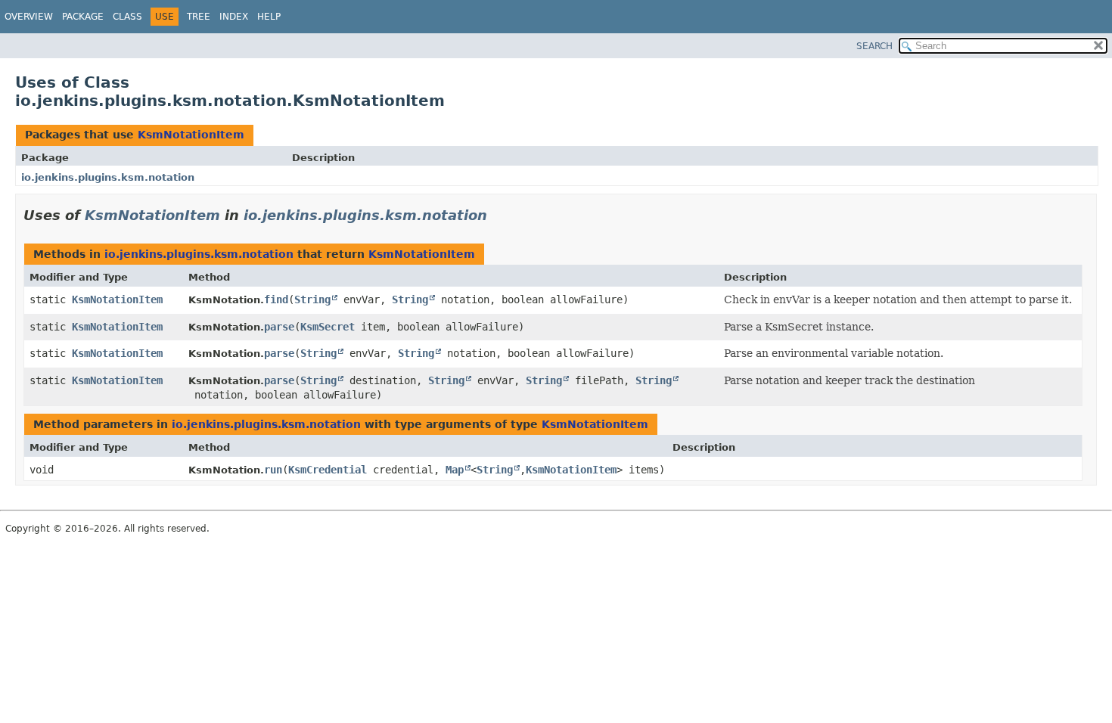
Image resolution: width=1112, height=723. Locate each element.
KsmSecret (327, 327)
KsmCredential (327, 470)
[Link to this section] (498, 215)
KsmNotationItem (191, 135)
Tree (198, 16)
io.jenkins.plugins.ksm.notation (107, 177)
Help (269, 16)
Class (127, 16)
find (276, 299)
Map (455, 470)
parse (279, 327)
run (273, 470)
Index (233, 16)
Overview (29, 16)
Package (83, 16)
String (312, 299)
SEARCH (874, 46)
